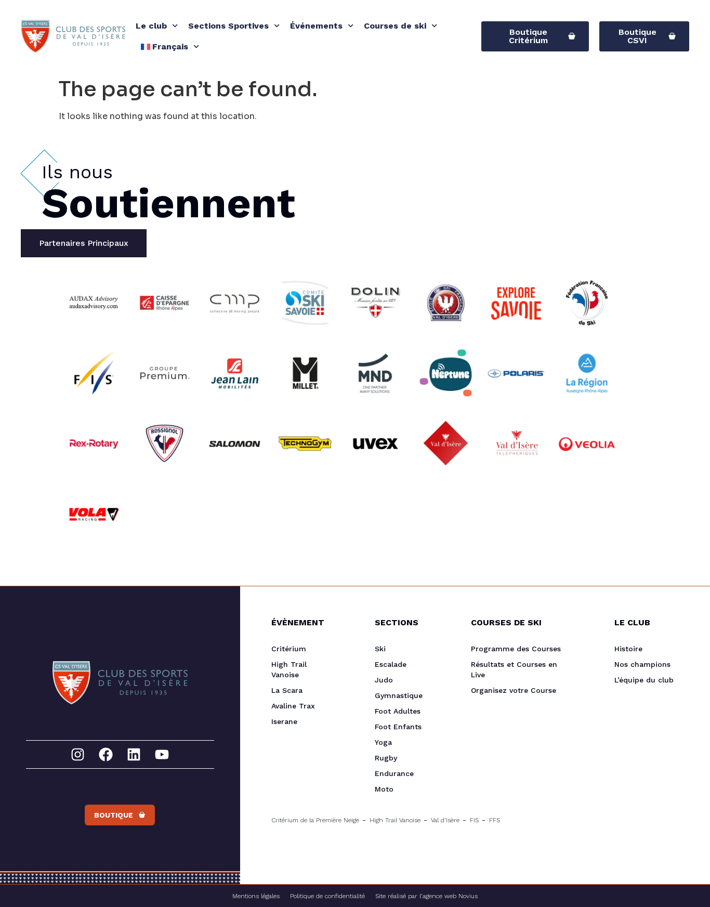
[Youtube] (162, 754)
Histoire (628, 649)
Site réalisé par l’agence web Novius (426, 896)
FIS (474, 820)
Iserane (284, 721)
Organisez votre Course (513, 690)
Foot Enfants (398, 726)
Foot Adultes (397, 711)
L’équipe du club (644, 680)
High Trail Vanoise (289, 669)
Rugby (386, 758)
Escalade (390, 664)
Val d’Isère (445, 820)
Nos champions (642, 664)
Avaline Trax (293, 706)
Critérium (288, 649)
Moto (384, 789)
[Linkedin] (134, 754)
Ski (380, 649)
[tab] (84, 243)
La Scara (287, 690)
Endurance (394, 773)
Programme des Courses (516, 649)
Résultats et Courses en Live (514, 669)
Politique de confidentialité (327, 896)
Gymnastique (399, 695)
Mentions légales (256, 896)
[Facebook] (106, 754)
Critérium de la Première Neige (315, 820)
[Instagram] (78, 754)
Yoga (383, 742)
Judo (384, 680)
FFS (494, 820)
